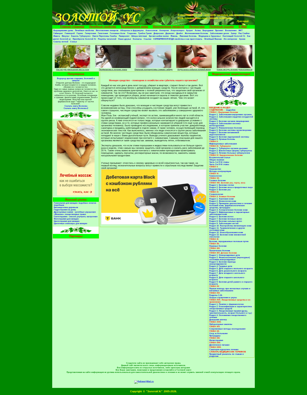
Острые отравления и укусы (223, 298)
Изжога (56, 36)
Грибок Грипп (145, 33)
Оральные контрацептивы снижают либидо (153, 69)
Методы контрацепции (220, 171)
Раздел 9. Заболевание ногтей (223, 223)
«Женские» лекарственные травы (70, 214)
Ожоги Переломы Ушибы (104, 36)
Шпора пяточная (139, 36)
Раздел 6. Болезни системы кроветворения (230, 130)
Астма (198, 30)
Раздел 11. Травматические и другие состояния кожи (227, 229)
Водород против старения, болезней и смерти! (76, 79)
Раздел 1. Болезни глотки (221, 185)
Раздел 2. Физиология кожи (222, 201)
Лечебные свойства (102, 26)
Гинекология (215, 176)
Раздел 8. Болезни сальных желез (225, 221)
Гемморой (70, 33)
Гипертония (90, 33)
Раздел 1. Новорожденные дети (224, 255)
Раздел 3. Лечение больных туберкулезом (229, 153)
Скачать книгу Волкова (76, 106)
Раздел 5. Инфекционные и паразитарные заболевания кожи (229, 213)
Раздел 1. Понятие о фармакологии (226, 304)
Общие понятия (216, 160)
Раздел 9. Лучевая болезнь (222, 139)
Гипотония (103, 33)
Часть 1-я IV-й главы (219, 162)
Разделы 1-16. (216, 295)
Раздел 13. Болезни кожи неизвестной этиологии (227, 236)
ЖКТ (240, 30)
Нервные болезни (218, 246)
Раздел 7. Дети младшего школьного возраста (227, 274)
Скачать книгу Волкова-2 (76, 108)
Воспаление (231, 30)
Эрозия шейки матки (159, 36)
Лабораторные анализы (220, 324)
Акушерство (215, 169)
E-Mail (243, 26)
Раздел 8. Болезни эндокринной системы (229, 137)
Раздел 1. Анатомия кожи (221, 199)
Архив (242, 39)
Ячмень (174, 36)
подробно (231, 110)
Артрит (189, 30)
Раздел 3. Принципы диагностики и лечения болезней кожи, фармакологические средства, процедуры (230, 205)
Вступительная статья (219, 157)
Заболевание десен (219, 33)
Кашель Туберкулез (80, 36)
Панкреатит (124, 36)
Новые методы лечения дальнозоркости (234, 69)
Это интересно (230, 39)
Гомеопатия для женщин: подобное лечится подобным (75, 204)
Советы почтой (60, 42)
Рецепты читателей (107, 39)
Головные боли (117, 33)
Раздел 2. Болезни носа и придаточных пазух (231, 187)
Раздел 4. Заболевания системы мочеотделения (225, 124)
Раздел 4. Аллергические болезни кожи (228, 210)
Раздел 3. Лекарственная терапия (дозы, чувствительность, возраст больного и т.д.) (230, 312)
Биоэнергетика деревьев (66, 207)
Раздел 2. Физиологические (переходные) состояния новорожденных (229, 258)
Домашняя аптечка (218, 320)
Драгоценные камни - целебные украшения (75, 212)
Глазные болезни (217, 180)
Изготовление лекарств (168, 26)
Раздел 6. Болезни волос (221, 217)
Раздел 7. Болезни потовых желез (225, 219)
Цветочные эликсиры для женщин (70, 223)
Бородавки (208, 30)
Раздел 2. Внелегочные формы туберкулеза (230, 151)
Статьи (73, 42)
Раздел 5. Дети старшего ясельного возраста (231, 269)
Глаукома (131, 33)
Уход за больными (218, 333)
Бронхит (219, 30)
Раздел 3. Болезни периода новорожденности (222, 263)
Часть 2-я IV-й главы (219, 164)
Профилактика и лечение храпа (113, 69)
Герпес (80, 33)
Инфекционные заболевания (223, 144)
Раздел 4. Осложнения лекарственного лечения (227, 316)
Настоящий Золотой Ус (234, 36)
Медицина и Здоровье (210, 36)
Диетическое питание (219, 345)
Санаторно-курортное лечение (223, 349)
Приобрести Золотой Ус (84, 39)
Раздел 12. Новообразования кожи (226, 232)
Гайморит (58, 33)
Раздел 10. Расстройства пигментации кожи (230, 226)
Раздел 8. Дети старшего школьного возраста (226, 278)
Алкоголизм (151, 30)
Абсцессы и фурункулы (132, 30)
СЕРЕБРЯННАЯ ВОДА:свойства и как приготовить (177, 39)
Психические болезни (219, 251)
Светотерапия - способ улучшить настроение (76, 217)
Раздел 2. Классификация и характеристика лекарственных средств (230, 307)
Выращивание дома (134, 26)
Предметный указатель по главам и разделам (226, 355)
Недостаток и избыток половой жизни (194, 69)
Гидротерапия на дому (65, 210)
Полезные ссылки (221, 26)
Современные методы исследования (227, 329)
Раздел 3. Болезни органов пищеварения (229, 121)
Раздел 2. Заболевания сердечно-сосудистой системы (231, 118)
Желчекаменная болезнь (196, 33)
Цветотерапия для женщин (66, 221)
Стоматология (216, 194)
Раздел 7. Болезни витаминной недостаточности (224, 133)
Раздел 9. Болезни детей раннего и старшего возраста (230, 283)
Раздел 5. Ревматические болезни (225, 128)
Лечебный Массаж (213, 39)
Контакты (137, 39)
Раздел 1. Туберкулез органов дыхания (228, 148)
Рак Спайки (244, 33)
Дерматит (169, 33)
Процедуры (215, 336)
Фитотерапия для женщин (66, 219)
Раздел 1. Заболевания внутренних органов (230, 115)
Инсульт (65, 36)
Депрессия (159, 33)
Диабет (179, 33)
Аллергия (164, 30)
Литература (196, 26)
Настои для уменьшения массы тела (72, 69)
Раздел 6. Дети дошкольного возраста (227, 271)
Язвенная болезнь (188, 36)
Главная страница (72, 26)
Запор (234, 33)
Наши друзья (124, 39)
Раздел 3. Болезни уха (220, 190)
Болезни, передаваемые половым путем (229, 241)
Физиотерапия (216, 340)
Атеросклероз (177, 30)
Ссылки (147, 39)
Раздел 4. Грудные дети (220, 266)
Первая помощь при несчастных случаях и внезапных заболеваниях (229, 290)
